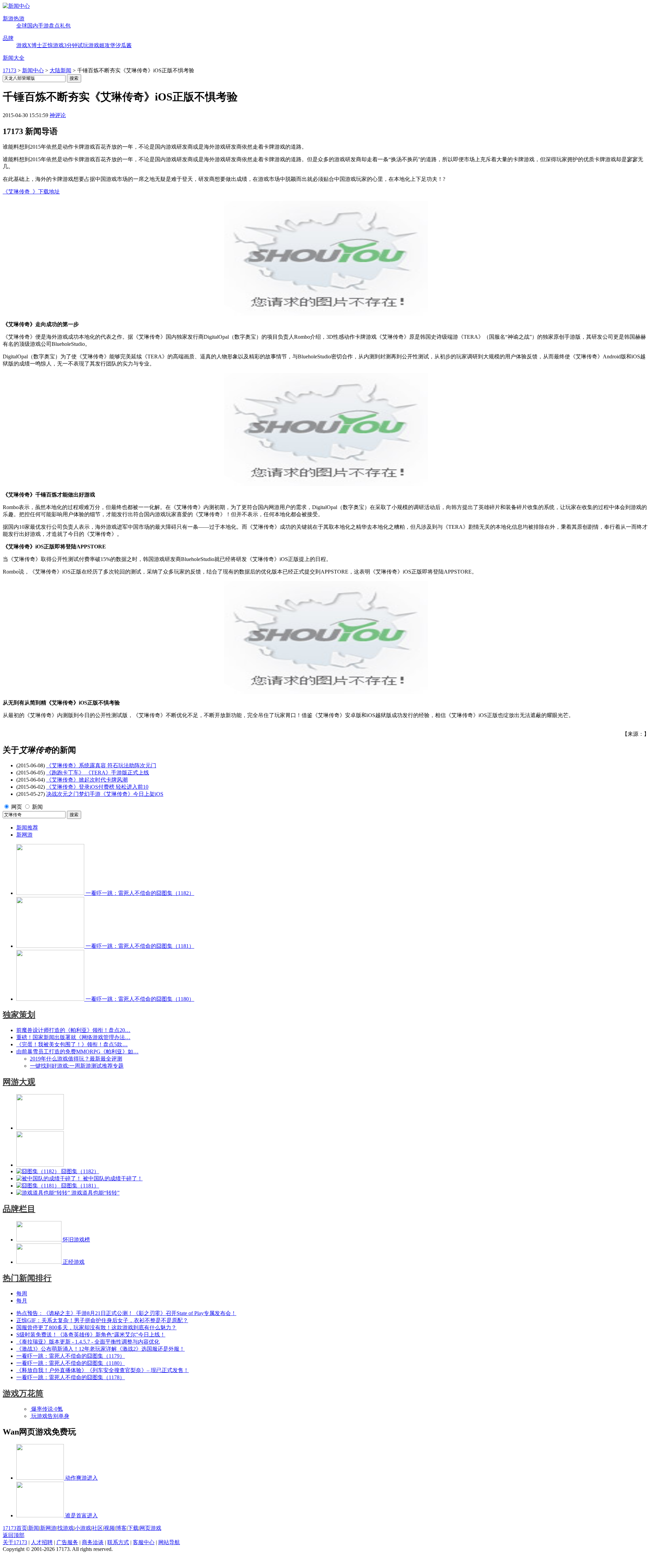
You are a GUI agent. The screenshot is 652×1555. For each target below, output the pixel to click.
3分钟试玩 (76, 45)
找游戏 (65, 1528)
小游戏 (83, 1528)
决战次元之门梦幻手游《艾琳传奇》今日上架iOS (104, 794)
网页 (16, 807)
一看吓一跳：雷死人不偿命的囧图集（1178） (70, 1377)
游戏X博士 (29, 45)
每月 (21, 1301)
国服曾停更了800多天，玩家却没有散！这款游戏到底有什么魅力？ (96, 1327)
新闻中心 (33, 70)
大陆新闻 (60, 70)
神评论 (58, 115)
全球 (21, 26)
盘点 (54, 26)
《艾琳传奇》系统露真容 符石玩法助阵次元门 (101, 765)
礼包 (65, 26)
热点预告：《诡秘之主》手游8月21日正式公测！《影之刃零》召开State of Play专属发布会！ (126, 1313)
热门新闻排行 (27, 1278)
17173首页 (15, 1528)
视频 (109, 1528)
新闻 (37, 807)
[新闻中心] (16, 6)
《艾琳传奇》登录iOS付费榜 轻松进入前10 (97, 787)
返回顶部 (13, 1535)
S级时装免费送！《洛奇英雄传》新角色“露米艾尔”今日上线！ (90, 1334)
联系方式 (118, 1542)
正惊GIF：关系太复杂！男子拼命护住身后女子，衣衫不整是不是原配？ (102, 1320)
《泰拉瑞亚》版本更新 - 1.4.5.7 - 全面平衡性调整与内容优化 (88, 1342)
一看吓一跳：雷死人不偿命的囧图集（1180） (70, 1363)
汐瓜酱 (123, 45)
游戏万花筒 (23, 1393)
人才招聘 (42, 1542)
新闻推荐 (27, 827)
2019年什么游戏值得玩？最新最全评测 (76, 1059)
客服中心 (144, 1542)
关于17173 (15, 1542)
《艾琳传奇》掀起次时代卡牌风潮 (87, 780)
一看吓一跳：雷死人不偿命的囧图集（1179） (70, 1356)
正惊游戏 (53, 45)
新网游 (24, 835)
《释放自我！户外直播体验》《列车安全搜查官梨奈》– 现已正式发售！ (102, 1370)
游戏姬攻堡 (101, 45)
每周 (21, 1293)
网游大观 (19, 1082)
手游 (43, 26)
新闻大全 (13, 58)
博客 (121, 1528)
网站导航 (169, 1542)
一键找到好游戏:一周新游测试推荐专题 (77, 1066)
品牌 (8, 38)
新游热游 (13, 18)
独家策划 (19, 1014)
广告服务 (67, 1542)
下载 (133, 1528)
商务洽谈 (93, 1542)
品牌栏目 (19, 1208)
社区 (97, 1528)
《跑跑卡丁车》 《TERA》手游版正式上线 (97, 772)
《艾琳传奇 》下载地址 (31, 191)
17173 (9, 70)
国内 (32, 26)
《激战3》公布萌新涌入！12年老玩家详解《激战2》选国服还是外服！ (100, 1349)
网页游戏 (150, 1528)
